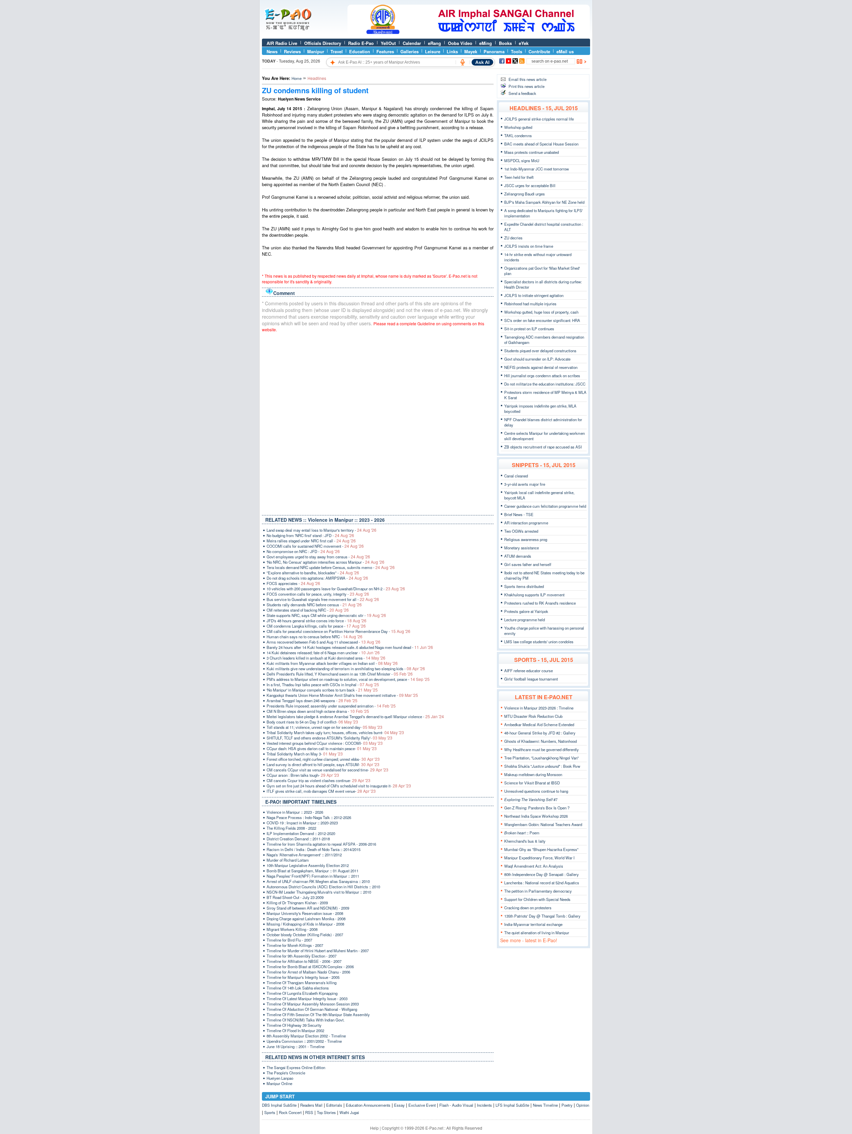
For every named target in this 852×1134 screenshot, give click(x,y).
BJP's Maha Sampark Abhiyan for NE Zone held (544, 202)
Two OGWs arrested (521, 531)
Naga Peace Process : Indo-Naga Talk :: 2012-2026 (309, 817)
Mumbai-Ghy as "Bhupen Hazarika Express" (541, 849)
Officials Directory (322, 43)
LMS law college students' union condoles (538, 641)
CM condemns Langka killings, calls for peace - (316, 626)
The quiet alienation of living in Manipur (536, 932)
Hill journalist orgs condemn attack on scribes (542, 375)
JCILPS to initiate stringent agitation (533, 295)
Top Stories (326, 1112)
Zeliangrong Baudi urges (524, 193)
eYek (524, 43)
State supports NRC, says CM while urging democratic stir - (326, 615)
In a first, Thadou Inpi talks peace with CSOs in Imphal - (323, 684)
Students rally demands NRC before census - (314, 604)
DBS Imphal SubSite (279, 1105)
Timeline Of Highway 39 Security (294, 1025)
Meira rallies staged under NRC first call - (311, 540)
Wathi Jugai (349, 1112)
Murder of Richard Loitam (288, 860)
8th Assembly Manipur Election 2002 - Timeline (306, 1035)
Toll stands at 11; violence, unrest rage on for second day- (324, 727)
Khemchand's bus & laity (524, 841)
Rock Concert (290, 1112)
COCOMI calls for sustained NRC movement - (315, 546)
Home (297, 78)
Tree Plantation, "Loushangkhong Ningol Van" (541, 757)
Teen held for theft (518, 177)
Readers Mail (311, 1105)
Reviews (292, 51)
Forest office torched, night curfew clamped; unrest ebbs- (323, 759)
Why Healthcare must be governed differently (541, 749)
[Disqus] (378, 422)
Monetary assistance (521, 547)
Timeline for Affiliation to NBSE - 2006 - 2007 (304, 961)
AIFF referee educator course (528, 670)
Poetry (566, 1105)
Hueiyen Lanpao (280, 1078)
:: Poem (521, 832)
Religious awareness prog (525, 539)
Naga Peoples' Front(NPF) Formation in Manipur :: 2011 (313, 876)
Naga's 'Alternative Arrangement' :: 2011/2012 (304, 854)
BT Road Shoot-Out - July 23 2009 (295, 897)
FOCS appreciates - (293, 583)
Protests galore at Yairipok (526, 611)
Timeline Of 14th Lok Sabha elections (298, 988)
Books (505, 43)
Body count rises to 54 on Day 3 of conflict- (312, 721)
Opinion (582, 1105)
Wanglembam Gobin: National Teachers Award (543, 824)
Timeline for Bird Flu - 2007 (289, 940)
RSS (309, 1112)
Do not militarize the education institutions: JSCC (544, 384)
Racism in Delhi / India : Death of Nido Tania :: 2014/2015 (313, 849)
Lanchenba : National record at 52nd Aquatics (541, 882)
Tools (516, 51)
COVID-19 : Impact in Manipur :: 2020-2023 (302, 822)
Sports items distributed (524, 586)
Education (359, 51)
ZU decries (513, 237)
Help (374, 1128)
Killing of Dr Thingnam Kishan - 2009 (297, 902)
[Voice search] (462, 62)
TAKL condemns (518, 135)
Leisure (432, 51)
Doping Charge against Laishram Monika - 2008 (306, 918)
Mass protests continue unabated (531, 152)
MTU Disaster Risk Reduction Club (533, 716)
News (272, 51)
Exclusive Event (422, 1105)
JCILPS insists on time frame (528, 246)
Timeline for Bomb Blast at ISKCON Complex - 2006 (310, 966)
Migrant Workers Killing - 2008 (292, 929)
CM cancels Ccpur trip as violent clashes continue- (318, 780)
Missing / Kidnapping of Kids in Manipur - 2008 (305, 924)
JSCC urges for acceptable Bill (529, 185)
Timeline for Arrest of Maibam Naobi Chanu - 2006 (308, 972)
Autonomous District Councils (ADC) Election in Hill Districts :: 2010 (323, 886)
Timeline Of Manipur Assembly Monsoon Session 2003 (313, 1003)
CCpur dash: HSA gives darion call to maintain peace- (322, 748)
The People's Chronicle (286, 1072)
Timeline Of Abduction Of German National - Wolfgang (312, 1009)
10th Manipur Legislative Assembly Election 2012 (308, 865)
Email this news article (527, 79)
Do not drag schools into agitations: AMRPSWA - (317, 578)
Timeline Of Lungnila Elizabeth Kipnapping (302, 993)
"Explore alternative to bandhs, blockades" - (313, 572)
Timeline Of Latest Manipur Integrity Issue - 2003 (307, 998)
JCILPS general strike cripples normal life (539, 119)
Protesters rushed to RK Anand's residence (540, 603)
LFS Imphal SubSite (512, 1105)
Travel (336, 51)
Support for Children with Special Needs (537, 899)
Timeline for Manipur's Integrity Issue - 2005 (303, 977)
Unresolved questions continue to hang (536, 791)
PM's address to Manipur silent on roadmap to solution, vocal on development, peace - (348, 679)
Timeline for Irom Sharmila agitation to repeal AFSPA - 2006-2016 (321, 844)
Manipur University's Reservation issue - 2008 (305, 913)
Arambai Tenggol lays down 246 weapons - (312, 700)
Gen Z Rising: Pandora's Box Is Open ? (536, 807)
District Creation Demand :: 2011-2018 (298, 838)
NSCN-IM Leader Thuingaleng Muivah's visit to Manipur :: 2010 (319, 892)
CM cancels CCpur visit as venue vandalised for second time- (327, 769)
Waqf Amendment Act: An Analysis (533, 866)
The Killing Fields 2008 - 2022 (291, 828)
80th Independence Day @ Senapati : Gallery (541, 874)
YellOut (388, 43)
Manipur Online (279, 1083)
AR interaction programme (526, 522)
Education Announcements (368, 1105)
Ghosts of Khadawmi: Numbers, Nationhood (540, 741)
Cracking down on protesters (527, 907)
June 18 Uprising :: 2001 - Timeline (295, 1046)
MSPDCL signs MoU (521, 160)
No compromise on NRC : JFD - (303, 551)
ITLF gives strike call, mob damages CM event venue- (321, 791)
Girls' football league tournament (531, 679)
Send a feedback (522, 93)
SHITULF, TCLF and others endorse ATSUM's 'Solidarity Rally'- (329, 737)
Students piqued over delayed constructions (540, 350)
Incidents (484, 1105)
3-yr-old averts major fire (524, 484)
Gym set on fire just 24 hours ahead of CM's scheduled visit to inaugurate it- (339, 785)
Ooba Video (460, 43)
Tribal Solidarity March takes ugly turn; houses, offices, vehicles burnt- (335, 732)
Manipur (315, 51)
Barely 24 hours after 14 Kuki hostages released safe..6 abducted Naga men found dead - (350, 647)
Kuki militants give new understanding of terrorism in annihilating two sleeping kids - (346, 668)
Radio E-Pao (361, 43)
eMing (485, 43)
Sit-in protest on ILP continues (529, 328)
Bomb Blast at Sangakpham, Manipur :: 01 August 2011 (312, 870)
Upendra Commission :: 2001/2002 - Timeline (304, 1041)
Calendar (412, 43)
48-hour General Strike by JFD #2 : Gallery (539, 732)
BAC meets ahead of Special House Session (541, 143)
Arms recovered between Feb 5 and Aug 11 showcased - (323, 642)
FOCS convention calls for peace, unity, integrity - (318, 594)
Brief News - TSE (518, 514)
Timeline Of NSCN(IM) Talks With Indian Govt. (305, 1019)
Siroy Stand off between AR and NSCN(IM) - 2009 (308, 908)
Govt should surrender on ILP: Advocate (537, 359)
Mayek (470, 51)
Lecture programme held (524, 619)
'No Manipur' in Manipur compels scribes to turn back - (322, 690)
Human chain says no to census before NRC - (314, 636)
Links (452, 51)
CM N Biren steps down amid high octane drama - (318, 711)
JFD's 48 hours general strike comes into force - (316, 620)
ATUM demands (517, 556)
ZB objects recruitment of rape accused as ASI (543, 446)
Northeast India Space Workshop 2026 (536, 816)
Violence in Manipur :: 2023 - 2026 (295, 812)
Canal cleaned (516, 475)
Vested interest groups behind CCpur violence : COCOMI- (325, 743)
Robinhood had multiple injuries (530, 303)
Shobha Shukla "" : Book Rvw (542, 766)
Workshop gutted (518, 127)
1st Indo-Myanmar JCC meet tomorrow (536, 168)
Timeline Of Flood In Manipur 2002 (295, 1030)
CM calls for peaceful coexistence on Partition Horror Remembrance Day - (338, 631)
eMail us (565, 51)
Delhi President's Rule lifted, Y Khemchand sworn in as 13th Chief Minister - (340, 674)
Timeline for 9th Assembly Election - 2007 (301, 956)
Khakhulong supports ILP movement (534, 594)
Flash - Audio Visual (456, 1105)
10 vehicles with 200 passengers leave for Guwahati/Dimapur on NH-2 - (336, 588)
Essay (399, 1105)
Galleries (409, 51)
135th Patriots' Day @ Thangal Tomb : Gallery (542, 916)
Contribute (539, 51)
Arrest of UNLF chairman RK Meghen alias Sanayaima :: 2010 (318, 881)
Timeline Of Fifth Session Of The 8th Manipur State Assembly (318, 1014)
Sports (269, 1112)
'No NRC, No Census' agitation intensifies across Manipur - (325, 562)
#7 (530, 799)
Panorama (494, 51)
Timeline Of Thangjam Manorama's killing (301, 982)
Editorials (334, 1105)
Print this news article (526, 86)
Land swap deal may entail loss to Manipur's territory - (321, 530)
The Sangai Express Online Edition (296, 1067)
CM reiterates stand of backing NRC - (308, 610)
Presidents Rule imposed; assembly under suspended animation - (331, 706)
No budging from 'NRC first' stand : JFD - (310, 535)
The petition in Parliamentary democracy (538, 891)
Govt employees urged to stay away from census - (318, 556)
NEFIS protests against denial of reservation (540, 367)
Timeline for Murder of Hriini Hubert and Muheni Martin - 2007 (318, 950)
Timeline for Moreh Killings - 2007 (295, 945)
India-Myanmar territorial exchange (533, 924)
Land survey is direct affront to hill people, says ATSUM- (323, 764)
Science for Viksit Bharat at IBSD (532, 782)
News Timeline (545, 1105)
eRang (434, 43)
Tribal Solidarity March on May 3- (305, 753)
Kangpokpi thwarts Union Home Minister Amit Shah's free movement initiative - (342, 695)
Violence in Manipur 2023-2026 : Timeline (538, 707)
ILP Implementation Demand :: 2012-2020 (301, 833)
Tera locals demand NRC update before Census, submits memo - (331, 567)
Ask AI (482, 62)
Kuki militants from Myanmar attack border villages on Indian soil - (332, 663)
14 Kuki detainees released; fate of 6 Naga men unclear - (323, 652)
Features (385, 51)
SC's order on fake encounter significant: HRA (542, 320)
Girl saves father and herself (527, 564)
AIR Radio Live (282, 43)
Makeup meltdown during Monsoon (533, 774)
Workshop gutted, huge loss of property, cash (541, 312)
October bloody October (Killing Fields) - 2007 (305, 934)
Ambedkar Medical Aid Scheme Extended (539, 724)
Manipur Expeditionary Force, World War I (539, 857)
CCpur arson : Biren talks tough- (303, 775)
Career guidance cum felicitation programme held (545, 506)
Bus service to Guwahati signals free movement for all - (323, 599)
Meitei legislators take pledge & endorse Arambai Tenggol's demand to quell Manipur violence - (355, 716)
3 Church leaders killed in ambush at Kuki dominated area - (326, 658)
